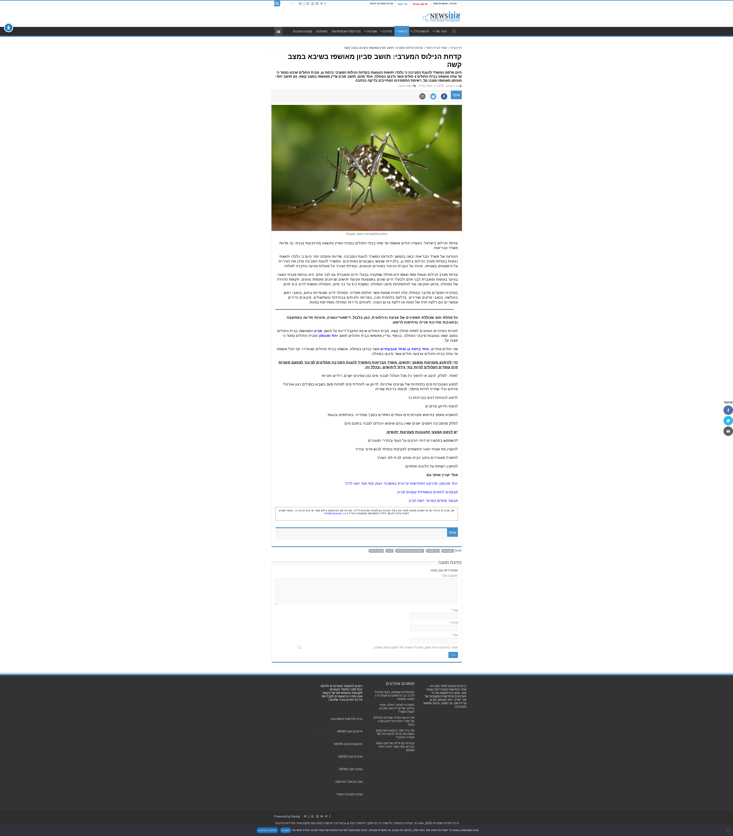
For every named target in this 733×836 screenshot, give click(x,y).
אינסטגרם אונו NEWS (348, 744)
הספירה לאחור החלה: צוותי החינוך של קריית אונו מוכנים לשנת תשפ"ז (396, 708)
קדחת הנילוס (376, 551)
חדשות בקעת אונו (322, 823)
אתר (455, 635)
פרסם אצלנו (420, 4)
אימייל (454, 622)
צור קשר (402, 4)
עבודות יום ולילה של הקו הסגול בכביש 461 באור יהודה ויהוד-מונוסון (395, 747)
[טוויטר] (728, 420)
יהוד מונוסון (433, 551)
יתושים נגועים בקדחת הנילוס (410, 551)
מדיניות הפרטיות (267, 830)
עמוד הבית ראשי (436, 47)
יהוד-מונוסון (328, 336)
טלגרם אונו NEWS (350, 756)
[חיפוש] (277, 3)
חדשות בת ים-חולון (379, 823)
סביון (318, 331)
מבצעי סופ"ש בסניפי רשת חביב (433, 501)
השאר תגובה (405, 85)
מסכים (285, 830)
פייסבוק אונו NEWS (349, 731)
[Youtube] (317, 3)
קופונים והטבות (302, 31)
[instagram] (312, 3)
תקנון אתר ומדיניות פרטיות (292, 823)
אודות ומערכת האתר (381, 3)
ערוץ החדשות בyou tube (346, 718)
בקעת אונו (448, 551)
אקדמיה (372, 31)
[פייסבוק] (728, 410)
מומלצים (321, 31)
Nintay (295, 816)
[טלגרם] (307, 3)
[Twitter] (321, 3)
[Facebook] (325, 3)
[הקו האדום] (304, 3)
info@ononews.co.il (336, 513)
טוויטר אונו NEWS (350, 769)
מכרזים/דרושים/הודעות (346, 31)
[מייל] (728, 431)
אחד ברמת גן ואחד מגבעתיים (404, 349)
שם (455, 610)
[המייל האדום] (300, 3)
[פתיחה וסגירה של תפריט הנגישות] (8, 27)
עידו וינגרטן (452, 85)
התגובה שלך (450, 575)
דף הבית (456, 47)
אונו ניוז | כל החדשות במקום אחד (454, 31)
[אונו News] (441, 16)
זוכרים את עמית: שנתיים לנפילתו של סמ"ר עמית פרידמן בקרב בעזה (393, 721)
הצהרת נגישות (403, 823)
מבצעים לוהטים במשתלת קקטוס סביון (427, 492)
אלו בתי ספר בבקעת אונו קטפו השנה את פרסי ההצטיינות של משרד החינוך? (395, 734)
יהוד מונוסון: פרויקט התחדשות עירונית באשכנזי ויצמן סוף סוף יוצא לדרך (401, 483)
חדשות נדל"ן (421, 31)
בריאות (402, 31)
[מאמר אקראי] (278, 31)
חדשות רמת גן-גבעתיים (350, 823)
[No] (728, 830)
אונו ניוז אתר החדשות (348, 781)
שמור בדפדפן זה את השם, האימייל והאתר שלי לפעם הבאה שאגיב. (415, 647)
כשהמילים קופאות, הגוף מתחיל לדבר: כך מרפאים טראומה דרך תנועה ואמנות (394, 695)
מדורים (387, 31)
